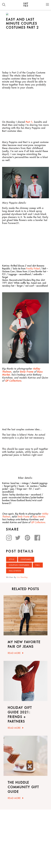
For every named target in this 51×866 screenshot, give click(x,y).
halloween (15, 571)
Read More (14, 653)
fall (38, 565)
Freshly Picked (33, 268)
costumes (26, 559)
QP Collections (13, 380)
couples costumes (19, 565)
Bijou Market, (39, 516)
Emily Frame (26, 371)
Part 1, (30, 121)
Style (11, 559)
